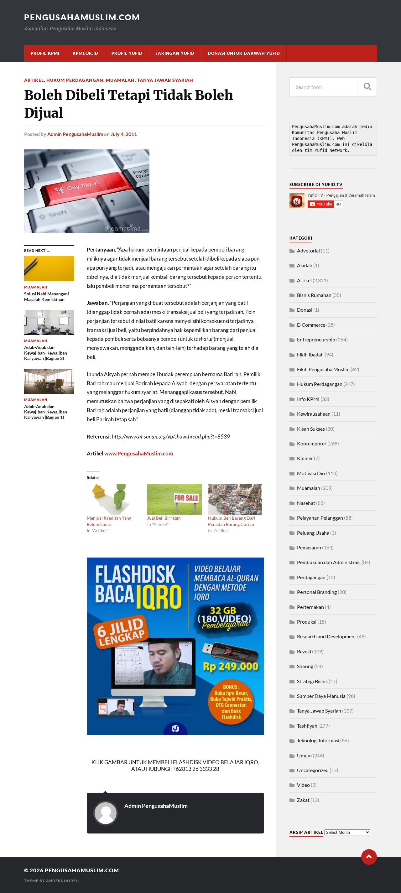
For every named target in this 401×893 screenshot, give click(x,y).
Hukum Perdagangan (74, 80)
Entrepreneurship (316, 339)
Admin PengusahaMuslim (75, 134)
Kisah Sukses (311, 429)
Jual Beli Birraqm (164, 518)
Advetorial (308, 250)
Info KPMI (308, 399)
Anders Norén (62, 880)
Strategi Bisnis (312, 681)
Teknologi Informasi (318, 740)
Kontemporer (311, 443)
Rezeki (304, 651)
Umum (304, 755)
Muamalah (120, 80)
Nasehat (306, 503)
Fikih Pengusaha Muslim (323, 369)
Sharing (305, 666)
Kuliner (305, 458)
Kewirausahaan (314, 414)
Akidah (304, 265)
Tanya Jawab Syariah (165, 80)
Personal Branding (317, 592)
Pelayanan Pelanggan (320, 518)
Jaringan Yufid (175, 53)
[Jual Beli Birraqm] (174, 499)
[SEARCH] (367, 86)
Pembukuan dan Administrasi (329, 562)
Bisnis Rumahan (314, 295)
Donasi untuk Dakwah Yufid (244, 53)
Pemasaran (309, 547)
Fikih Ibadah (310, 354)
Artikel (34, 80)
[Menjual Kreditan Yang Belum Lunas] (114, 499)
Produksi (306, 622)
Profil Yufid (127, 53)
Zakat (303, 800)
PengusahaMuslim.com (82, 17)
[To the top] (369, 857)
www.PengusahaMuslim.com (138, 453)
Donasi (304, 310)
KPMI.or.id (85, 53)
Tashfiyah (307, 726)
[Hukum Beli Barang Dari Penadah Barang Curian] (235, 499)
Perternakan (310, 607)
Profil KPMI (45, 53)
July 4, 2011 (124, 134)
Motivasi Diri (311, 473)
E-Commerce (311, 325)
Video (303, 785)
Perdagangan (311, 577)
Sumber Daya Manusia (321, 696)
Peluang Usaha (313, 533)
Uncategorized (313, 770)
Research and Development (326, 636)
